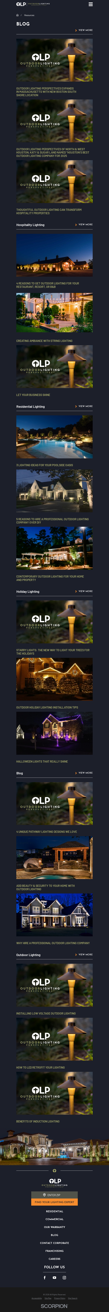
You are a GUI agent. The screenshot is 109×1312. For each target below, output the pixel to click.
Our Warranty (54, 1227)
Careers (54, 1259)
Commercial (54, 1219)
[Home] (33, 4)
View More (86, 30)
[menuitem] (37, 1298)
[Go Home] (17, 15)
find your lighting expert (54, 1202)
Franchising (54, 1251)
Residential (54, 1211)
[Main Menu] (91, 4)
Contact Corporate (54, 1243)
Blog (54, 1235)
